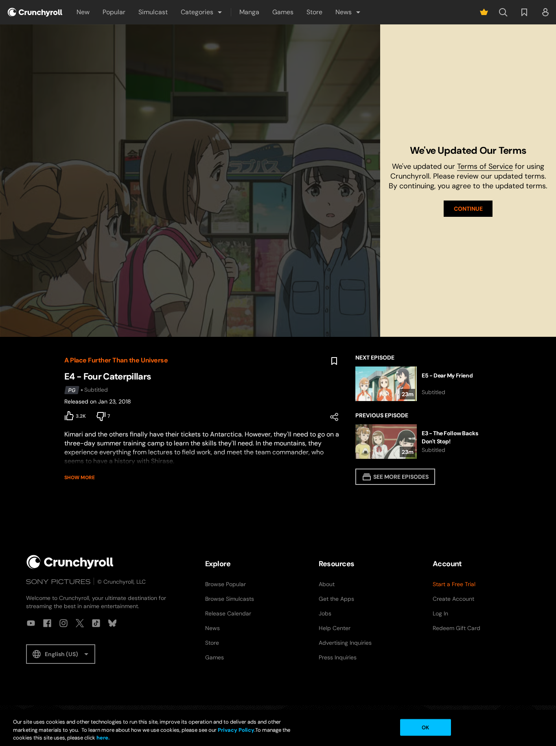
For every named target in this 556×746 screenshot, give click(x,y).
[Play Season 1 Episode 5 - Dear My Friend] (423, 383)
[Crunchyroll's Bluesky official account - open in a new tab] (112, 623)
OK (425, 727)
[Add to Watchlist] (334, 361)
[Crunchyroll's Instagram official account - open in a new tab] (63, 623)
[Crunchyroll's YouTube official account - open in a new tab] (31, 623)
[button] (202, 12)
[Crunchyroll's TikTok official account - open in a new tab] (96, 623)
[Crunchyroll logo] (35, 12)
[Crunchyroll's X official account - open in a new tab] (80, 623)
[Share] (334, 417)
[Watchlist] (524, 12)
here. (102, 737)
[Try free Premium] (484, 12)
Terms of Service (485, 166)
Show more (79, 477)
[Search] (503, 12)
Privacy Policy (236, 729)
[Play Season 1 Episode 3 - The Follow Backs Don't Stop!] (423, 441)
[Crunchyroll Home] (70, 561)
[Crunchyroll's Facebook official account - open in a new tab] (47, 623)
